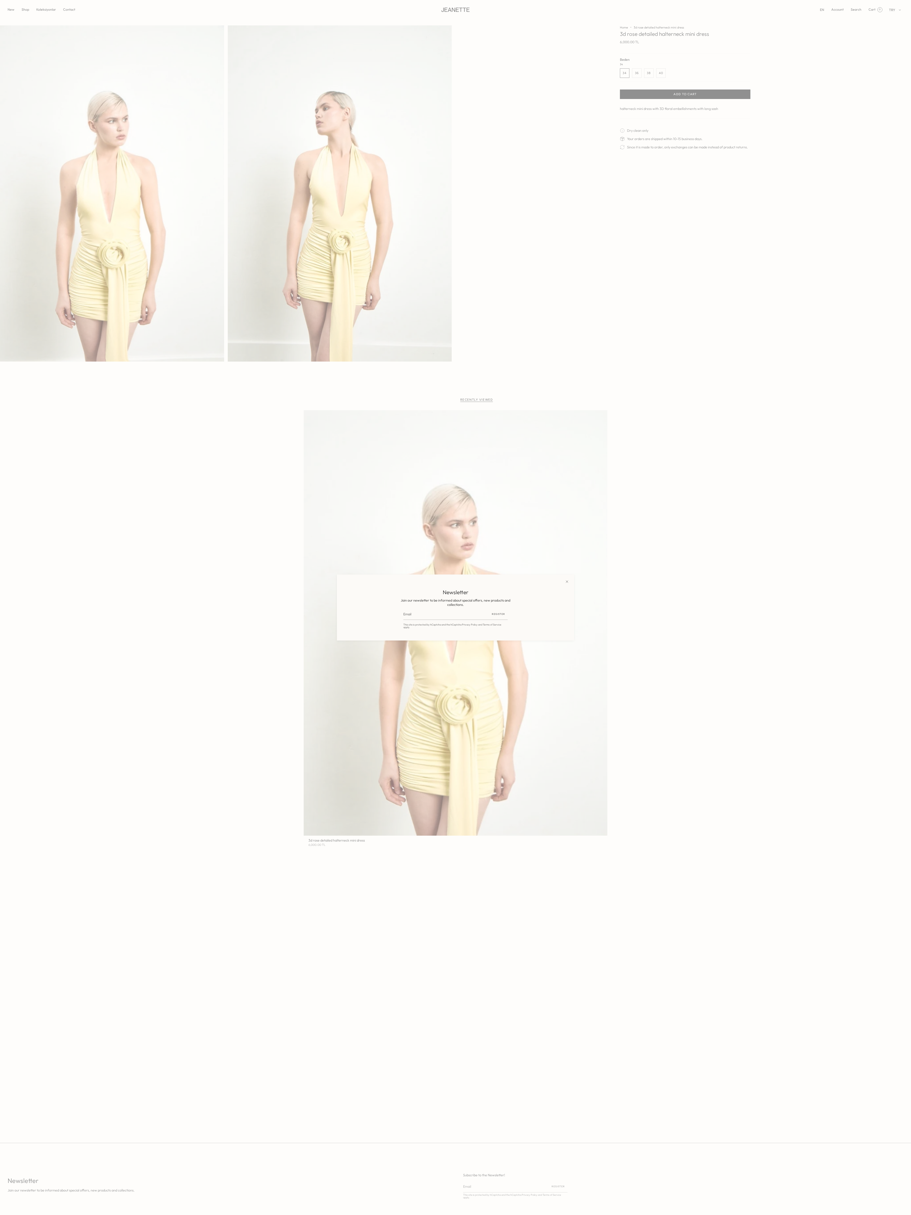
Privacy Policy (470, 624)
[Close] (567, 581)
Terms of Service (492, 624)
